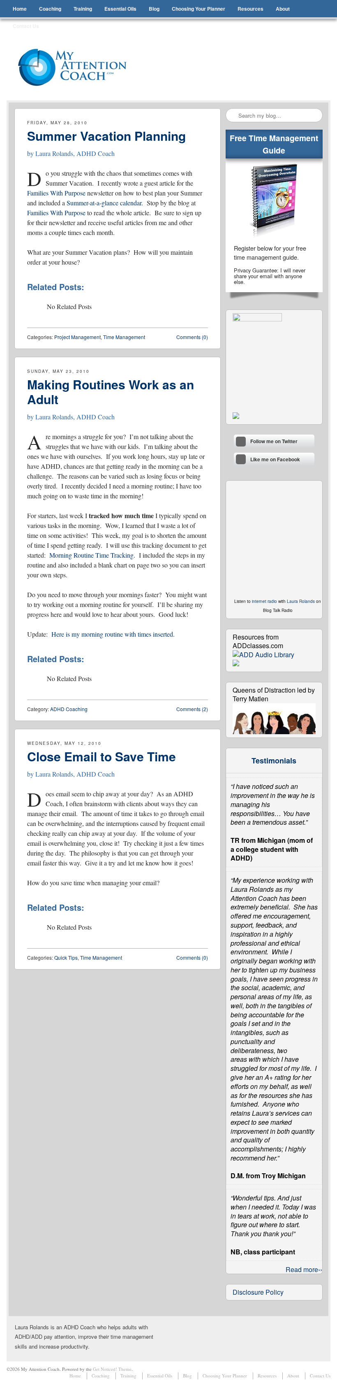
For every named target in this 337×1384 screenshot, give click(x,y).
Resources (250, 8)
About (283, 8)
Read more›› (304, 1269)
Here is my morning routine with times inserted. (113, 634)
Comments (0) (192, 336)
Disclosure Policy (258, 1292)
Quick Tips (66, 957)
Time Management (124, 336)
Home (20, 8)
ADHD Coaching (69, 708)
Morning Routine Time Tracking (91, 555)
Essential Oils (120, 8)
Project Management (77, 336)
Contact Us (26, 26)
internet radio (264, 601)
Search (232, 115)
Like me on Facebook (275, 459)
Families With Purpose (56, 192)
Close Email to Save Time (101, 756)
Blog (154, 8)
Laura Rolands (301, 601)
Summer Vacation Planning (106, 135)
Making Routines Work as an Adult (110, 391)
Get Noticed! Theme (112, 1369)
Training (83, 8)
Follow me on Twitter (274, 441)
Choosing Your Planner (198, 8)
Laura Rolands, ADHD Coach (75, 153)
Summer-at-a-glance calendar (104, 202)
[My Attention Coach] (77, 67)
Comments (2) (192, 708)
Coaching (50, 8)
